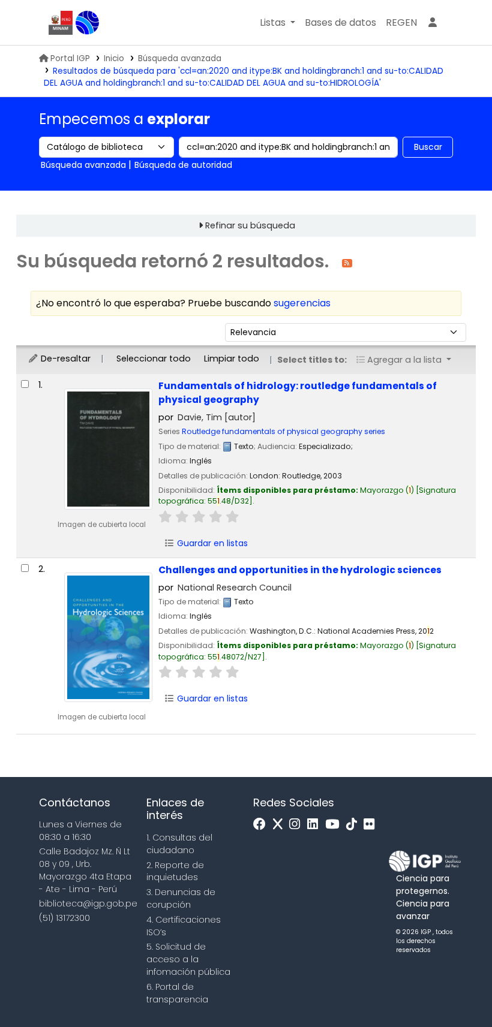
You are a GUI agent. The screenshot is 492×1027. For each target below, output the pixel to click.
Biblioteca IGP (88, 23)
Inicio (114, 58)
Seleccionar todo (153, 359)
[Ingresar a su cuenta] (432, 23)
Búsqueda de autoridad (183, 165)
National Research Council (235, 588)
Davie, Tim (217, 417)
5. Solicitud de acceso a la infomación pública (188, 959)
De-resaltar (64, 359)
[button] (277, 23)
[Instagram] (297, 824)
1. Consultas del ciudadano (179, 844)
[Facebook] (262, 824)
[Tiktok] (354, 824)
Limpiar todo (231, 359)
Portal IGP (70, 58)
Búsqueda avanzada (179, 58)
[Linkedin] (315, 824)
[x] (281, 824)
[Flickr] (372, 824)
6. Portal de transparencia (177, 993)
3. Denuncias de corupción (180, 898)
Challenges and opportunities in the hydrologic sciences (300, 570)
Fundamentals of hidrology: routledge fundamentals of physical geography (297, 393)
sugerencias (302, 303)
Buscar (428, 147)
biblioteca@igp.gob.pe (88, 903)
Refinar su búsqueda (250, 225)
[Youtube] (335, 824)
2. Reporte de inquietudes (175, 871)
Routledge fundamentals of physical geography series (283, 431)
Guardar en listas (211, 543)
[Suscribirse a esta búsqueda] (347, 262)
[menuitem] (401, 23)
